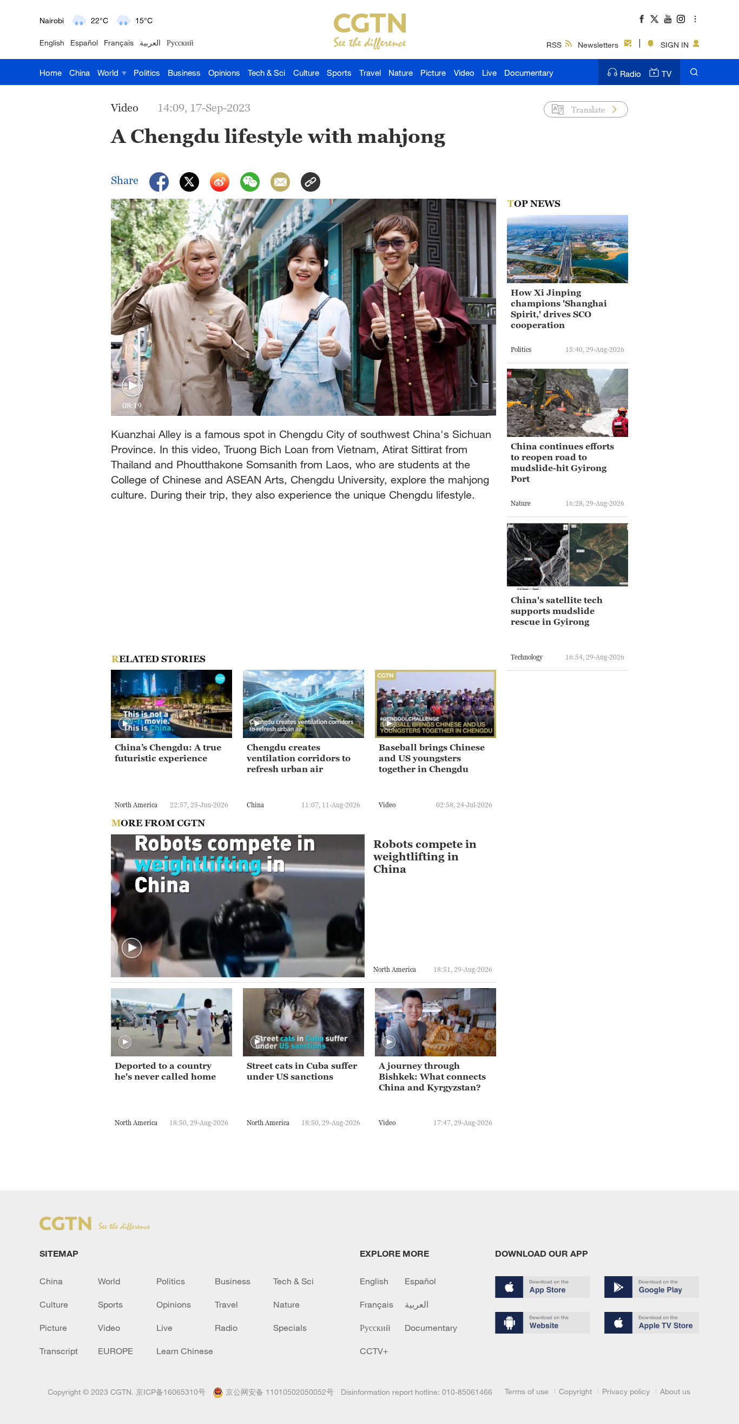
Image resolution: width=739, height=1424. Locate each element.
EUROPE (115, 1351)
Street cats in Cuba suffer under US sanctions (302, 1071)
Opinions (224, 72)
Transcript (58, 1351)
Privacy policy (626, 1391)
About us (675, 1391)
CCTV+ (374, 1351)
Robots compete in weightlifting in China (425, 857)
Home (50, 72)
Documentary (528, 72)
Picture (433, 72)
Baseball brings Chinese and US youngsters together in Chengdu (432, 758)
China (79, 72)
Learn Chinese (184, 1351)
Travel (370, 72)
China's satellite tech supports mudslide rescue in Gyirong (557, 610)
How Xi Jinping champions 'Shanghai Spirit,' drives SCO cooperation (559, 309)
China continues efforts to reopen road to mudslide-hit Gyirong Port (562, 462)
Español (84, 42)
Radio (630, 74)
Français (119, 42)
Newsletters (598, 44)
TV (666, 74)
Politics (147, 72)
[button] (132, 386)
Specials (290, 1327)
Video (464, 72)
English (51, 42)
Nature (400, 72)
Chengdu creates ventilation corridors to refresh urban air (299, 758)
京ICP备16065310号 (171, 1391)
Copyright (575, 1391)
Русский (180, 42)
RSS (554, 44)
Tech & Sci (266, 72)
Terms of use (527, 1391)
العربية (150, 42)
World (109, 72)
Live (489, 72)
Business (184, 72)
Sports (339, 72)
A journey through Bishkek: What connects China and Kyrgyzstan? (432, 1076)
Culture (306, 72)
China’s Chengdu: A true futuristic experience (168, 752)
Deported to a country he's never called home (165, 1071)
